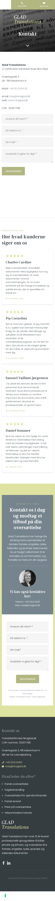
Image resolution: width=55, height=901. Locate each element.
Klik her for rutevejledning (16, 754)
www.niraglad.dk (18, 100)
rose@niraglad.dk (19, 96)
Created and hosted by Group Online (27, 878)
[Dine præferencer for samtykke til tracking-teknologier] (5, 896)
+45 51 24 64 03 (18, 88)
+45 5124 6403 (32, 601)
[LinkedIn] (9, 863)
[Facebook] (4, 863)
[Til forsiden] (27, 19)
